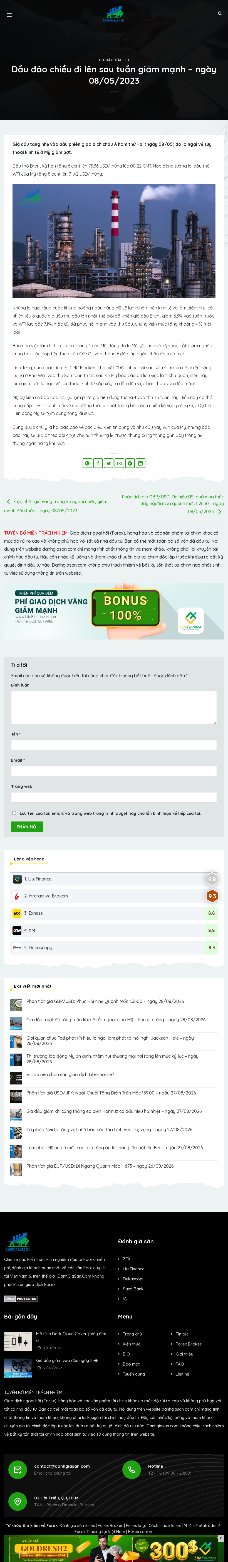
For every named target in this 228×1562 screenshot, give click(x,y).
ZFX (126, 1258)
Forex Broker (110, 1525)
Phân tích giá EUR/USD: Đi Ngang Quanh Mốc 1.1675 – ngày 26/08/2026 (100, 1166)
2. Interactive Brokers (46, 896)
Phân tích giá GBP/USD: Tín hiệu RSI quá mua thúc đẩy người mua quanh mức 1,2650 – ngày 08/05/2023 (173, 504)
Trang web (21, 786)
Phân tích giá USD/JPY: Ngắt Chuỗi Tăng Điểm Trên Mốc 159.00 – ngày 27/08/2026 (111, 1093)
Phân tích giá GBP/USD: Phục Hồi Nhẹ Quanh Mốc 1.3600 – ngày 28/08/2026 (105, 1001)
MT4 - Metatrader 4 (202, 1525)
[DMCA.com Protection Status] (21, 1298)
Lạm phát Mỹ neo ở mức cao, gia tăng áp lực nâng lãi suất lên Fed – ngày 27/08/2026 (114, 1147)
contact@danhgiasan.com (62, 1466)
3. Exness (33, 913)
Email (18, 760)
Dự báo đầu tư (114, 60)
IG (125, 1299)
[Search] (220, 13)
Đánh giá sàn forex (77, 1525)
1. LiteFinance (37, 879)
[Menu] (9, 13)
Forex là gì (136, 1525)
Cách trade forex (165, 1525)
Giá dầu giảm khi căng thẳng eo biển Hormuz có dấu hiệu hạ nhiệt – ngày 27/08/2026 (114, 1111)
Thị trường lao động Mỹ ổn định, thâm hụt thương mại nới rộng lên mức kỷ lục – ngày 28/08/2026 (112, 1059)
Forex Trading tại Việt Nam (100, 1531)
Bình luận (20, 685)
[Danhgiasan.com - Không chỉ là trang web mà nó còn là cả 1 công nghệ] (114, 13)
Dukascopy (134, 1278)
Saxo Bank (133, 1289)
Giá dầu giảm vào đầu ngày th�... (68, 1360)
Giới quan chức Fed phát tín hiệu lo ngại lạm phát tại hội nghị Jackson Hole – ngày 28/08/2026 (110, 1040)
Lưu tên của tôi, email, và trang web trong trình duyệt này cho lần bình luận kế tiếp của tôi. (110, 813)
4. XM (29, 930)
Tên (16, 734)
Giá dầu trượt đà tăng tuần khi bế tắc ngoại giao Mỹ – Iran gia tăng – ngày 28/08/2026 (116, 1019)
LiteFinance (134, 1268)
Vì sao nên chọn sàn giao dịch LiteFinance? (70, 1074)
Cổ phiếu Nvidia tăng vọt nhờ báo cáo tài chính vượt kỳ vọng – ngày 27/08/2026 (109, 1129)
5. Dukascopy (38, 947)
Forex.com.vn (140, 1531)
